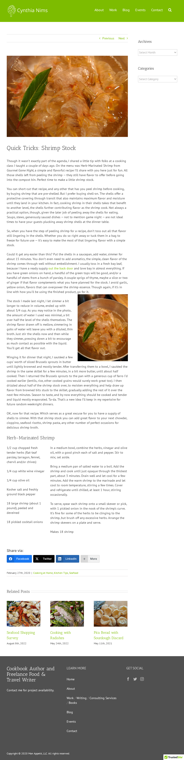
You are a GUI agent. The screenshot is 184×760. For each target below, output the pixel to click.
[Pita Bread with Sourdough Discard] (110, 613)
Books (73, 703)
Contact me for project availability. (30, 690)
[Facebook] (128, 679)
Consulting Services (103, 698)
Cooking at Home (43, 572)
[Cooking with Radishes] (67, 613)
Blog (70, 712)
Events (71, 721)
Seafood (73, 572)
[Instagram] (142, 679)
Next (121, 38)
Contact (72, 731)
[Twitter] (135, 679)
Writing (82, 698)
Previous (108, 38)
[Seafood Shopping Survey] (23, 613)
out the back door (60, 268)
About (71, 689)
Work (70, 698)
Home (70, 679)
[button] (170, 9)
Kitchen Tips (61, 572)
